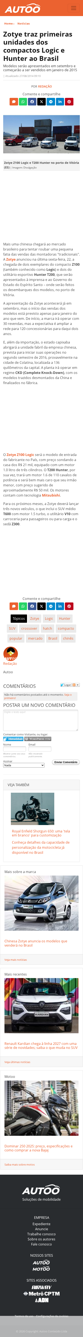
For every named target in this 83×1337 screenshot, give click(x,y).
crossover (29, 628)
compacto (66, 628)
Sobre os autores (41, 1239)
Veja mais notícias (15, 960)
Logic (49, 618)
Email (32, 744)
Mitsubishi (51, 495)
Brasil (52, 638)
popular (16, 638)
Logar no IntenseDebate (13, 739)
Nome (7, 744)
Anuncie (41, 1229)
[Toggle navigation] (74, 8)
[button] (14, 101)
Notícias (23, 23)
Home (8, 23)
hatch (47, 628)
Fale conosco (41, 1244)
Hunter (64, 618)
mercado (35, 638)
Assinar (7, 761)
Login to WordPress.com (37, 739)
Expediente (41, 1224)
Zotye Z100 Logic (20, 454)
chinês (68, 638)
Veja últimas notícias (17, 1062)
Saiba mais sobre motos (19, 1164)
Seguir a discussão (76, 685)
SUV (12, 628)
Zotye (11, 259)
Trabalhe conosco (41, 1234)
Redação (45, 86)
